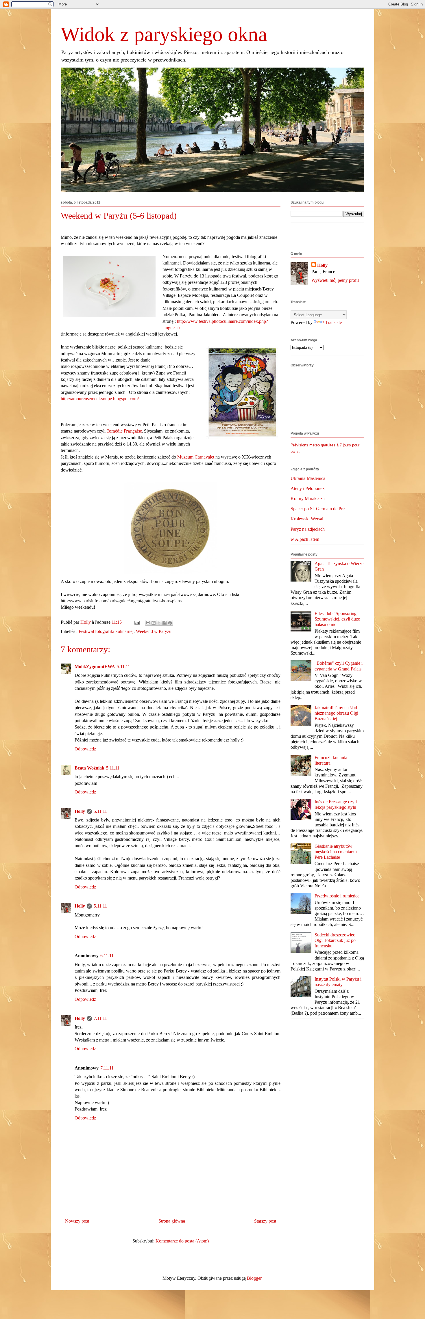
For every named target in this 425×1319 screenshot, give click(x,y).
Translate (333, 322)
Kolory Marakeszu (308, 498)
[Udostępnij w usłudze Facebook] (164, 623)
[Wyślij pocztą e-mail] (148, 623)
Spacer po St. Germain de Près (318, 508)
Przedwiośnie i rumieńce (337, 895)
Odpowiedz (85, 748)
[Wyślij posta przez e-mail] (136, 622)
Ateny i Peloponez (307, 488)
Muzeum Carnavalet (195, 456)
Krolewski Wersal (307, 518)
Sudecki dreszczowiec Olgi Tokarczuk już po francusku (335, 940)
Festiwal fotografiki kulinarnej (106, 631)
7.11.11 (100, 1018)
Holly (80, 811)
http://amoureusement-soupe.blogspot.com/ (100, 398)
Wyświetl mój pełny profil (335, 280)
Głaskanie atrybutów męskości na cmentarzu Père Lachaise (336, 852)
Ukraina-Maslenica (308, 478)
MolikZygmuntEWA (95, 666)
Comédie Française (124, 431)
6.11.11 (107, 955)
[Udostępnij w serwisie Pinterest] (170, 623)
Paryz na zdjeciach (308, 529)
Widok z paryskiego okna (164, 34)
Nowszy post (77, 1221)
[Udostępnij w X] (159, 623)
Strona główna (171, 1221)
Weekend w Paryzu (153, 631)
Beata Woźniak (89, 767)
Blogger (254, 1278)
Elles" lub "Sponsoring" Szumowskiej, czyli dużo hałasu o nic (337, 619)
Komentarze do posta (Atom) (182, 1240)
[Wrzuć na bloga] (153, 623)
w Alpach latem (305, 539)
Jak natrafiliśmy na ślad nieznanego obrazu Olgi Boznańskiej (336, 713)
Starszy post (265, 1221)
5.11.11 (123, 666)
